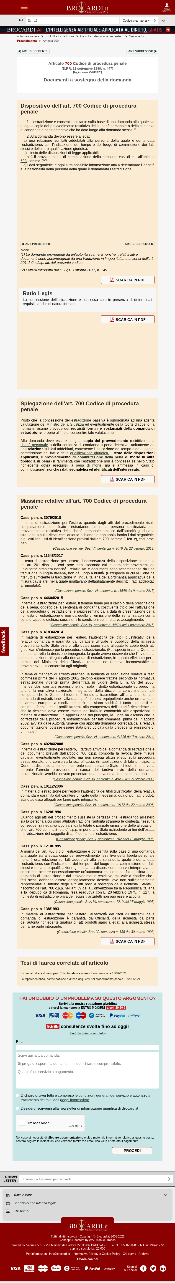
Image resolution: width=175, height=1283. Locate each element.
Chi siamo (129, 1253)
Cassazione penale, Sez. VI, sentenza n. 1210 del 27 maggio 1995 (104, 902)
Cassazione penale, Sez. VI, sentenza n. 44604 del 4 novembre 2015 (102, 625)
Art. (35, 51)
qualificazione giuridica (89, 453)
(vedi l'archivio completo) (88, 1033)
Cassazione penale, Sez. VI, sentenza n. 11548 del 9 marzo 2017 (105, 591)
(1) (134, 129)
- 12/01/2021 (73, 973)
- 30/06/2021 (80, 979)
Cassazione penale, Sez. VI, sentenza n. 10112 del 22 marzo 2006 (104, 805)
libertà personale (34, 445)
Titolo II (59, 36)
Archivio (144, 1253)
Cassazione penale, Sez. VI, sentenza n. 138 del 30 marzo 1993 (105, 932)
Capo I (101, 36)
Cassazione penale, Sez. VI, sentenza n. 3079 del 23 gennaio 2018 (103, 548)
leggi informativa (74, 1100)
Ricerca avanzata (163, 20)
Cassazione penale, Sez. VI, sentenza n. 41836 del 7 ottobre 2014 (104, 737)
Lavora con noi (87, 1259)
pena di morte (88, 465)
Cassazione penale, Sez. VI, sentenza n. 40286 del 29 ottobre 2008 (103, 779)
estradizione (81, 420)
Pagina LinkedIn (163, 1267)
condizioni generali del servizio (104, 1095)
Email (20, 1042)
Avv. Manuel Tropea (102, 1240)
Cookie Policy (111, 1253)
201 (24, 263)
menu (24, 7)
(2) (45, 160)
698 (24, 161)
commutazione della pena (100, 457)
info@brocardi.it (59, 1253)
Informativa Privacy (85, 1253)
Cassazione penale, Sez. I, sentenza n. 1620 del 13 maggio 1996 (105, 839)
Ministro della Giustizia (65, 424)
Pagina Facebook (143, 1267)
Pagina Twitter (153, 1267)
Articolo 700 (51, 41)
